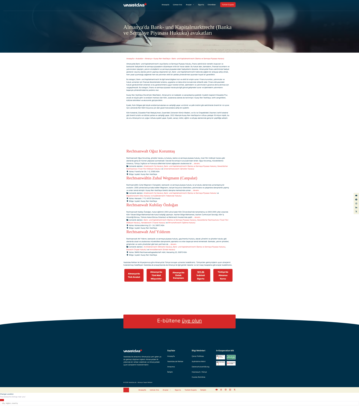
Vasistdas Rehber (130, 262)
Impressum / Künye (199, 372)
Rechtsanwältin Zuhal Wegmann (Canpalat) (161, 178)
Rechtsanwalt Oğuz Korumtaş (150, 151)
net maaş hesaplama (204, 265)
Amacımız (171, 367)
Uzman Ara (177, 5)
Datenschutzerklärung (200, 367)
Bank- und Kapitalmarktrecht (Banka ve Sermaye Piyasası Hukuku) (190, 166)
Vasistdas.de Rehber (175, 361)
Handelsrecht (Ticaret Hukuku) (153, 223)
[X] (356, 211)
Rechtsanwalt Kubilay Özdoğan (152, 205)
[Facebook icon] (217, 390)
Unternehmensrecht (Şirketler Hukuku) (179, 169)
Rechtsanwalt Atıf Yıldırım (148, 232)
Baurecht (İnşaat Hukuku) (136, 250)
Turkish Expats (228, 5)
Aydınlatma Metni (198, 361)
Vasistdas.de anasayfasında (154, 265)
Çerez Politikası (198, 356)
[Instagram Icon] (226, 390)
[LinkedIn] (356, 207)
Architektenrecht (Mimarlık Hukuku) (158, 247)
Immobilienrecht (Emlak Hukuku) (162, 250)
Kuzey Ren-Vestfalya (162, 59)
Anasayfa (165, 5)
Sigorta (201, 5)
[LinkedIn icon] (230, 390)
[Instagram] (356, 203)
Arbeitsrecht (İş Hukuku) (153, 166)
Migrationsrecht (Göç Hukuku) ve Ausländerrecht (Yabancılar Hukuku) (154, 196)
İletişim (170, 372)
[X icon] (235, 390)
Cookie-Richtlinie (198, 377)
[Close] (2, 400)
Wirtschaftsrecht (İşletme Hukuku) (181, 223)
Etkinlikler (212, 5)
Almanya (148, 59)
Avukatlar (139, 59)
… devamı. (196, 163)
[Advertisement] (178, 135)
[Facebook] (356, 195)
